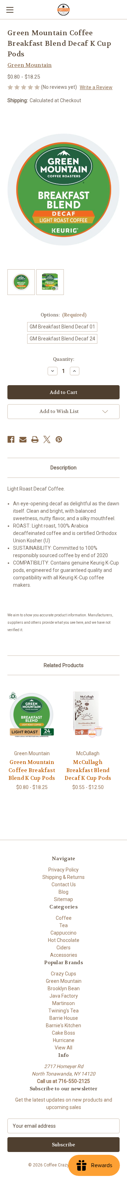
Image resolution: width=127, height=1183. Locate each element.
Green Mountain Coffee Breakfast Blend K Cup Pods (31, 770)
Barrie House (63, 1018)
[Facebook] (10, 439)
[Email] (22, 439)
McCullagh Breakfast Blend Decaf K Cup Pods (88, 770)
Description (63, 467)
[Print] (34, 439)
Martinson (63, 1003)
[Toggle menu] (9, 9)
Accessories (63, 955)
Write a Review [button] (96, 87)
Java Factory (63, 996)
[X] (46, 439)
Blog (63, 892)
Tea (63, 925)
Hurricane (63, 1040)
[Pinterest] (58, 439)
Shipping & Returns (63, 877)
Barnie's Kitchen (63, 1025)
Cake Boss (63, 1033)
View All (63, 1047)
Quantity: (63, 359)
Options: (64, 315)
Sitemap (63, 899)
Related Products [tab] (64, 665)
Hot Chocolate (63, 940)
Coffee (64, 918)
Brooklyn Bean (64, 988)
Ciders (63, 947)
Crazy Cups (63, 973)
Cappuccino (63, 933)
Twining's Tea (63, 1010)
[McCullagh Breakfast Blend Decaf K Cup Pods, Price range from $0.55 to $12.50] (88, 714)
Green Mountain (63, 981)
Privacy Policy (63, 870)
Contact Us (64, 884)
